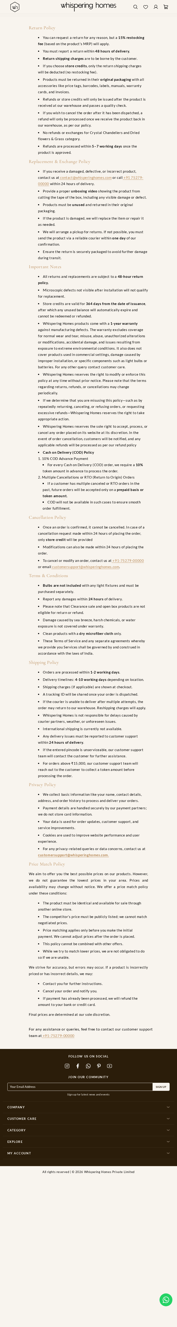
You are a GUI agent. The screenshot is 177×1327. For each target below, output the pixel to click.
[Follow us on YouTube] (110, 1066)
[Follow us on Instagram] (67, 1066)
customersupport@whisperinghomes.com (85, 567)
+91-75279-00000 (128, 560)
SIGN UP (161, 1086)
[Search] (135, 7)
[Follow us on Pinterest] (99, 1066)
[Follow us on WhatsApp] (88, 1066)
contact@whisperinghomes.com (85, 177)
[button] (165, 1299)
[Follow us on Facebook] (78, 1066)
